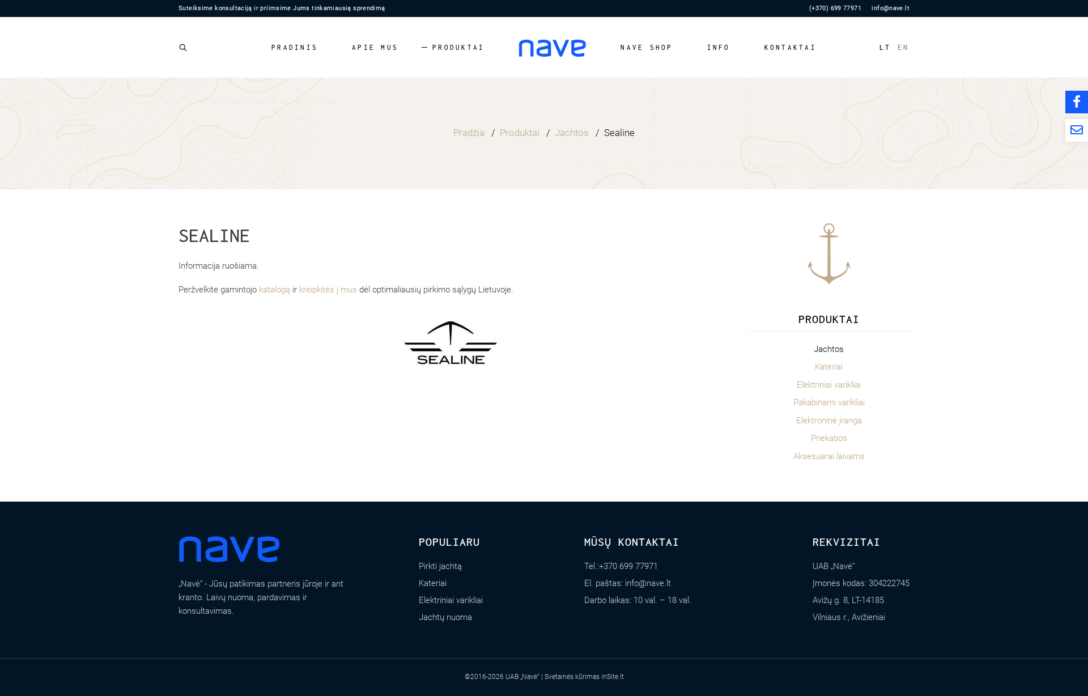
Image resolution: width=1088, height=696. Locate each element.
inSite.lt (612, 677)
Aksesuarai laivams (829, 456)
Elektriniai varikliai (829, 385)
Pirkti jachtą (440, 566)
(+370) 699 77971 (835, 8)
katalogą (274, 290)
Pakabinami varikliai (829, 402)
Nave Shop (646, 47)
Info (718, 47)
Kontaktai (790, 47)
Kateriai (829, 367)
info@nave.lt (891, 8)
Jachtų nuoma (445, 617)
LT (885, 47)
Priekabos (829, 438)
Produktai (458, 47)
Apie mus (375, 47)
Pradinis (294, 47)
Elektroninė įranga (829, 420)
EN (904, 47)
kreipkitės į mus (328, 290)
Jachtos (829, 349)
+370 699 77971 (628, 566)
